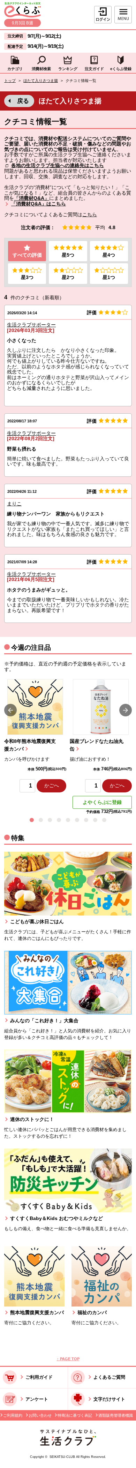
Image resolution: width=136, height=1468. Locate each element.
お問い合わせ (40, 1415)
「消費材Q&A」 (31, 198)
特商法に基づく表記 (75, 1415)
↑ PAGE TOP (68, 1359)
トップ (10, 80)
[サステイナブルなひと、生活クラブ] (68, 1444)
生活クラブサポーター (31, 325)
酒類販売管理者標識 (115, 1415)
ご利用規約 (12, 1415)
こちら (89, 214)
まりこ (14, 503)
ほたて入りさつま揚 (40, 80)
